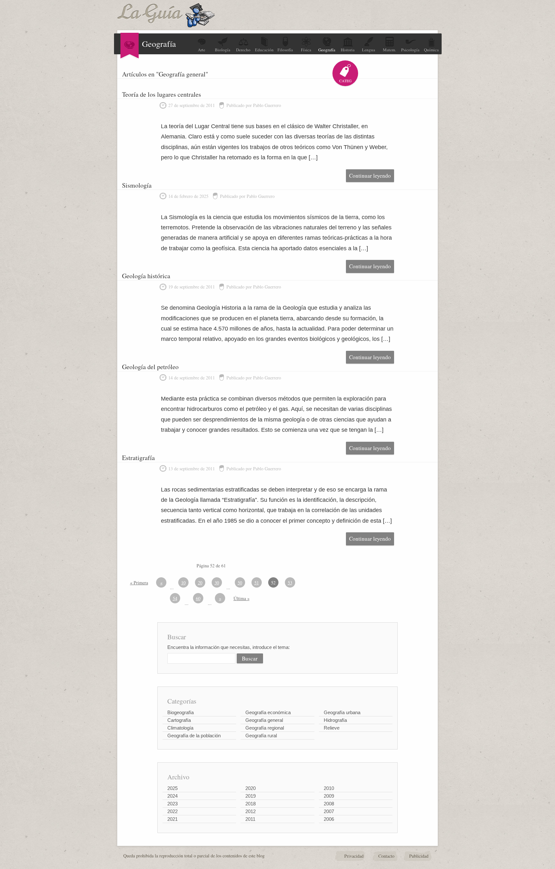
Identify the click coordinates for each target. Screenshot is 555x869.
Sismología (137, 185)
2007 (329, 811)
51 (256, 583)
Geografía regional (264, 728)
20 (200, 583)
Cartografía (179, 720)
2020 (250, 788)
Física (306, 50)
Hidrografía (335, 720)
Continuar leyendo (370, 175)
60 (198, 598)
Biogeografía (180, 712)
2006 (329, 819)
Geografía (326, 50)
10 (183, 583)
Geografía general (264, 720)
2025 (172, 788)
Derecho (243, 50)
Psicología (410, 50)
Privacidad (354, 856)
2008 (329, 803)
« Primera (139, 583)
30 (217, 583)
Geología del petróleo (150, 366)
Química (431, 50)
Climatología (180, 728)
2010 (329, 788)
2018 (250, 803)
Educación (264, 50)
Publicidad (418, 856)
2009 (329, 796)
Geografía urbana (342, 712)
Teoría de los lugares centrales (161, 94)
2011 (250, 819)
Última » (241, 598)
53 (290, 583)
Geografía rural (261, 735)
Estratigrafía (138, 457)
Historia (348, 50)
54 (175, 598)
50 (240, 583)
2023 (172, 803)
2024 (172, 796)
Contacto (386, 856)
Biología (222, 50)
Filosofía (285, 50)
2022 (172, 811)
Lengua (368, 50)
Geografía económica (268, 712)
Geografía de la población (194, 735)
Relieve (331, 728)
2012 (250, 811)
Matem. (389, 50)
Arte (201, 50)
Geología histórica (146, 275)
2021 (172, 819)
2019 (250, 796)
